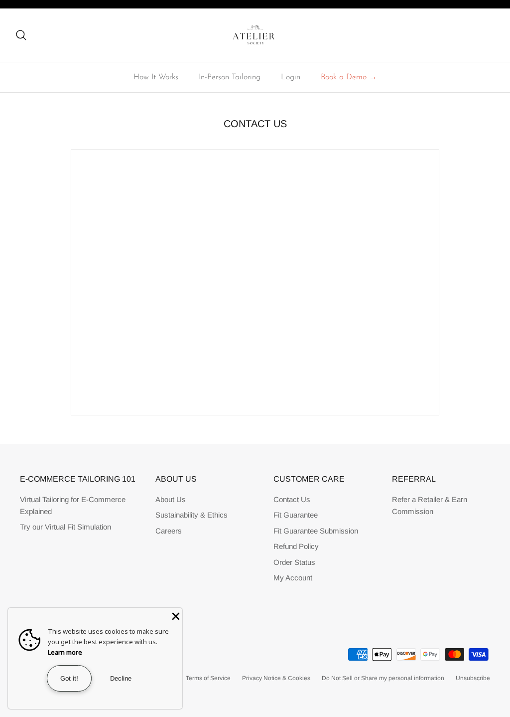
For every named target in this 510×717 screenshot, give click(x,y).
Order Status (294, 562)
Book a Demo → (349, 77)
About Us (170, 499)
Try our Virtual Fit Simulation (65, 527)
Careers (168, 531)
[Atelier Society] (255, 35)
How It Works (155, 77)
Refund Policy (296, 546)
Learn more (65, 652)
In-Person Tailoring (229, 77)
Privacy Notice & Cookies (276, 678)
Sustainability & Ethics (191, 515)
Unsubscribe (473, 678)
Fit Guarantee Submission (315, 531)
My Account (292, 577)
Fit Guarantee (295, 515)
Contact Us (291, 499)
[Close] (175, 615)
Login (290, 77)
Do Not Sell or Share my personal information (383, 678)
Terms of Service (208, 678)
